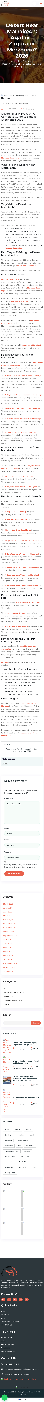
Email (6, 840)
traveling (8, 1140)
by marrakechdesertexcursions (15, 103)
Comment (8, 798)
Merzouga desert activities (28, 602)
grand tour (22, 1167)
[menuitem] (22, 1399)
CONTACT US (6, 1325)
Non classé (8, 997)
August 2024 (8, 940)
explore (21, 1135)
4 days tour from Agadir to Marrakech (21, 586)
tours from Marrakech (31, 345)
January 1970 (8, 971)
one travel (9, 1146)
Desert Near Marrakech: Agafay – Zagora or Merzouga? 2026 (22, 750)
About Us (5, 1315)
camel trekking (22, 1140)
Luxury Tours (6, 1337)
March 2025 (8, 916)
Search (7, 1015)
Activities (4, 1341)
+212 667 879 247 (12, 1364)
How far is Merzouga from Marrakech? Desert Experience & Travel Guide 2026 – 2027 (26, 1079)
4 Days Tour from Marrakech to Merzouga (23, 395)
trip (19, 1146)
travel (34, 1167)
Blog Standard (24, 61)
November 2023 (10, 963)
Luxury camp (10, 1173)
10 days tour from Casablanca (18, 530)
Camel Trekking (8, 1351)
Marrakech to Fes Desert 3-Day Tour (21, 432)
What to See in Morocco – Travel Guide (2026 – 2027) (26, 1062)
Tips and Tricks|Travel (13, 1001)
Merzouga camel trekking (16, 626)
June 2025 (7, 912)
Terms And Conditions (10, 1321)
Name (6, 828)
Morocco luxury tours (20, 301)
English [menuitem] (23, 1400)
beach (32, 1135)
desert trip (25, 1156)
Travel (6, 1005)
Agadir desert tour (12, 1151)
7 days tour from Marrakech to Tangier (21, 476)
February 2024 (9, 955)
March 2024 (8, 951)
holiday (17, 1130)
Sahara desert (10, 1156)
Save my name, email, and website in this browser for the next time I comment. (20, 866)
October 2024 (9, 932)
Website (7, 852)
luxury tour (9, 1167)
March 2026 (8, 904)
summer (27, 1151)
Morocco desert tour (14, 248)
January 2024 (9, 959)
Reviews (5, 662)
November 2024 (10, 928)
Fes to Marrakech (25, 1162)
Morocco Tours (7, 1344)
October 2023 (9, 967)
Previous (6, 745)
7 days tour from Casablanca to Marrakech (22, 541)
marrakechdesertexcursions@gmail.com (22, 1369)
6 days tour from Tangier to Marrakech (22, 567)
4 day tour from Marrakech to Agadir (21, 487)
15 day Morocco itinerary (15, 512)
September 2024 (10, 936)
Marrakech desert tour (26, 266)
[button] (4, 1397)
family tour (9, 1135)
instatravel (30, 1146)
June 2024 (7, 944)
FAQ (3, 1318)
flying (7, 1130)
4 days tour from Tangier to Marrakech (22, 575)
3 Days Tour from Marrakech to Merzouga (23, 376)
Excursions (5, 1348)
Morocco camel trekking (16, 613)
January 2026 (8, 908)
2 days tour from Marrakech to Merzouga (23, 419)
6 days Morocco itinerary (16, 519)
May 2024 (7, 948)
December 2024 (10, 924)
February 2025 (9, 920)
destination (9, 1162)
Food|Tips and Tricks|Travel (15, 993)
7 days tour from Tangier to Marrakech (22, 554)
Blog (5, 763)
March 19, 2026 (9, 109)
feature (28, 1130)
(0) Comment (28, 109)
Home (12, 61)
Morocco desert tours (10, 158)
